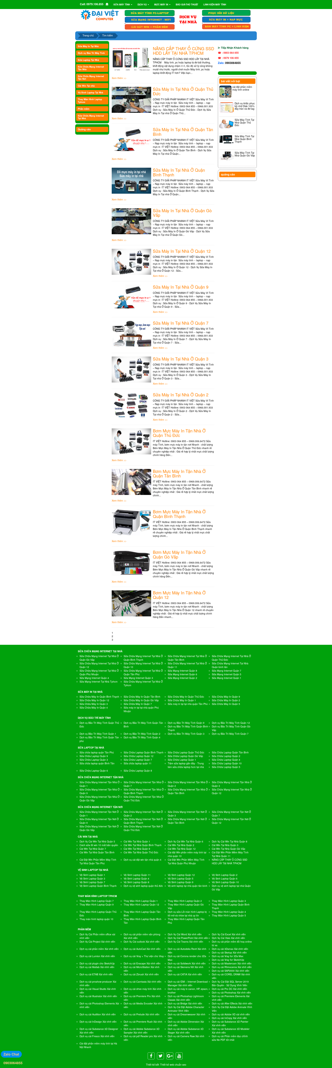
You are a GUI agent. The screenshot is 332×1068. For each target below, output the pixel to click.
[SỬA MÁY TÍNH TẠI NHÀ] (188, 19)
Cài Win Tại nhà (86, 85)
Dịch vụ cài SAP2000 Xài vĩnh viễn (230, 970)
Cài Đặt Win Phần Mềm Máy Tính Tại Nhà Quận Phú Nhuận (186, 861)
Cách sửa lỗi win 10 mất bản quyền (99, 845)
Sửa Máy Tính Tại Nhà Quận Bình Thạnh (244, 138)
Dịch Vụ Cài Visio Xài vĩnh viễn (228, 938)
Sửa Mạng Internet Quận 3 (138, 678)
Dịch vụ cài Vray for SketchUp (228, 959)
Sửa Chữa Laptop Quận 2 (226, 756)
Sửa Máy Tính (122, 4)
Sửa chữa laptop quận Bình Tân (97, 763)
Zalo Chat (11, 1054)
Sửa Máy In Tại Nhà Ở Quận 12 (182, 251)
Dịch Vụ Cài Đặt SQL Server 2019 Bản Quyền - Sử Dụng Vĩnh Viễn (230, 983)
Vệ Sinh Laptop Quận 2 (224, 875)
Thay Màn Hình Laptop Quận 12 (141, 904)
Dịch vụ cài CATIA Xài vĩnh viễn (185, 974)
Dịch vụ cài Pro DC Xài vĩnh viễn (229, 989)
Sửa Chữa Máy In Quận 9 (226, 696)
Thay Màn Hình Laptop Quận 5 (229, 915)
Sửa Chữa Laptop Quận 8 (138, 770)
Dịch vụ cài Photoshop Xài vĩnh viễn (231, 992)
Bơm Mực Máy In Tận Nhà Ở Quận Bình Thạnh (179, 513)
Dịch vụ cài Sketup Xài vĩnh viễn (229, 952)
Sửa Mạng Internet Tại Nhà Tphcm (99, 681)
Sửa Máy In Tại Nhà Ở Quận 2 (180, 395)
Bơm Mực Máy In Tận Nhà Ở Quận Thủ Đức (179, 433)
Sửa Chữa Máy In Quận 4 (94, 707)
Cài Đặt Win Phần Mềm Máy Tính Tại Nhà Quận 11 (230, 854)
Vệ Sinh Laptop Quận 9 (180, 882)
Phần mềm (83, 108)
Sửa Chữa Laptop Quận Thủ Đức (186, 752)
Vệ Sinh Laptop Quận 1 (92, 875)
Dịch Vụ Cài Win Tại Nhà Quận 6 (185, 841)
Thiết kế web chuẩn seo (173, 1064)
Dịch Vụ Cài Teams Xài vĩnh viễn (185, 941)
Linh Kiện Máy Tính (214, 4)
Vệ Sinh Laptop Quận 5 (180, 878)
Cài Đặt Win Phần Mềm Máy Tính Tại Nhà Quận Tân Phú (98, 861)
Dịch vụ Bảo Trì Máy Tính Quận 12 (231, 722)
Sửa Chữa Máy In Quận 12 (94, 700)
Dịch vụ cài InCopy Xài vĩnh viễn (229, 1018)
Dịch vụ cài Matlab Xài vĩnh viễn (97, 967)
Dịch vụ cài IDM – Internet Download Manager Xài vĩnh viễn (188, 983)
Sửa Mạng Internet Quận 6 (182, 674)
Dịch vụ (142, 4)
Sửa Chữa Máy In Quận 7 (138, 704)
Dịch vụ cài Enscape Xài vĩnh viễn (142, 963)
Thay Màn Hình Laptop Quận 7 (97, 901)
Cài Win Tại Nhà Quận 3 (225, 845)
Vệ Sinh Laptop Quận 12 (181, 875)
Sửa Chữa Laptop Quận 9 (94, 756)
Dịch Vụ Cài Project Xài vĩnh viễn (97, 941)
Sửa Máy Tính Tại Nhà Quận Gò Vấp (245, 154)
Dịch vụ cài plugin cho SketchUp (97, 963)
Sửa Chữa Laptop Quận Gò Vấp (185, 756)
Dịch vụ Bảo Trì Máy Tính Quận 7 (230, 733)
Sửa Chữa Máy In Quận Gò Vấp (141, 700)
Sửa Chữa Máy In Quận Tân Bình (142, 696)
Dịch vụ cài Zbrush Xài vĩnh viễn (141, 974)
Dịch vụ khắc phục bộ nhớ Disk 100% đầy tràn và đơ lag (245, 106)
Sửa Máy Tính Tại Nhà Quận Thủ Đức (244, 122)
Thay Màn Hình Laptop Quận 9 (97, 904)
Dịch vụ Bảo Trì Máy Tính (91, 53)
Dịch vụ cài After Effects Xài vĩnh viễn (232, 1003)
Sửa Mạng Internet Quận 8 (182, 670)
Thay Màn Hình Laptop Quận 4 (229, 911)
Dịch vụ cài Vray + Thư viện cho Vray (144, 956)
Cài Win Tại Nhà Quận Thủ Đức (141, 852)
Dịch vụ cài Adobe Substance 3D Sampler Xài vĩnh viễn (141, 1030)
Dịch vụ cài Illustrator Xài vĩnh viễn (98, 996)
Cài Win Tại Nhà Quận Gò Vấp (228, 848)
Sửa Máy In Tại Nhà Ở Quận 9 (180, 287)
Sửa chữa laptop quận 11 (137, 763)
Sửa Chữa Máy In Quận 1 (182, 700)
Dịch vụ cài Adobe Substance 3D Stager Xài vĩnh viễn (186, 1030)
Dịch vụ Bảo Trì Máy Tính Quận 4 (142, 737)
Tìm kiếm (107, 35)
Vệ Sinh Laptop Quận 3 (92, 878)
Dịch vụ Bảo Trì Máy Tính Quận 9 (186, 722)
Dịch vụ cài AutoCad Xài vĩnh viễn (142, 949)
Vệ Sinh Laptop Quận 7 (92, 882)
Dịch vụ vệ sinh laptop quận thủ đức (143, 885)
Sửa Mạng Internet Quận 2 (182, 678)
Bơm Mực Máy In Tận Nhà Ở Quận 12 (179, 595)
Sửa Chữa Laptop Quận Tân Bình (230, 752)
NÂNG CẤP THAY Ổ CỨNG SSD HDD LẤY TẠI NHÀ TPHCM (183, 50)
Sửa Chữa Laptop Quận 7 (138, 759)
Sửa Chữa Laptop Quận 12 (138, 756)
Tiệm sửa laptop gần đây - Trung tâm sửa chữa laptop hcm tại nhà (186, 765)
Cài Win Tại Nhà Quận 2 (181, 845)
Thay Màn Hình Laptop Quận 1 (141, 901)
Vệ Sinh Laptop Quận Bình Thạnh (98, 885)
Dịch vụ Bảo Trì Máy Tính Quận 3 (186, 733)
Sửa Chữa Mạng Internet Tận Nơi (91, 77)
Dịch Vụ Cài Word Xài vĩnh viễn (185, 934)
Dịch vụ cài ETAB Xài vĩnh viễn (96, 974)
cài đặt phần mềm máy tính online (242, 88)
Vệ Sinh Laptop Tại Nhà (90, 92)
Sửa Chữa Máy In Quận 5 (226, 704)
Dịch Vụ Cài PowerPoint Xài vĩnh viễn (188, 938)
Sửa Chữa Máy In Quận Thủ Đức (186, 696)
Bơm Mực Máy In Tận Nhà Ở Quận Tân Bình (179, 473)
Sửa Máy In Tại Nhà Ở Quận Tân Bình (183, 131)
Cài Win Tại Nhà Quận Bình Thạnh (143, 845)
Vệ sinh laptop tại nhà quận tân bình (187, 885)
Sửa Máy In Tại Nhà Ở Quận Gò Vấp (182, 212)
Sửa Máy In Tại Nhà (88, 46)
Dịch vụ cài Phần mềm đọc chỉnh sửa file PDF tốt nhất (230, 1037)
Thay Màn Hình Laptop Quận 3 (229, 901)
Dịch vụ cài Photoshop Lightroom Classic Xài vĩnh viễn (186, 997)
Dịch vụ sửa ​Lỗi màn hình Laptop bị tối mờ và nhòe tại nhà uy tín (187, 913)
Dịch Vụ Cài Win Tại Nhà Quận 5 (97, 841)
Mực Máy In (161, 4)
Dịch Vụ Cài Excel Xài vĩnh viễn (229, 934)
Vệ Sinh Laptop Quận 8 (136, 882)
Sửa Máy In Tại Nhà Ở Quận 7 (180, 323)
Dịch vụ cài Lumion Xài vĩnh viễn (97, 956)
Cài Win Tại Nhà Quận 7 (93, 848)
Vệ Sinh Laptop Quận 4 (136, 878)
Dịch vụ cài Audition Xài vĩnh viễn (98, 1014)
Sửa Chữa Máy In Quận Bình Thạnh (99, 696)
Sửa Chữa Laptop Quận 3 (94, 759)
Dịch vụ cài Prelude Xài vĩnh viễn (141, 1014)
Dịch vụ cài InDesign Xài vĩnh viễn (98, 1021)
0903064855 (233, 63)
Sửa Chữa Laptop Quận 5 (226, 767)
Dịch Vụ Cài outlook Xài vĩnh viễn (142, 941)
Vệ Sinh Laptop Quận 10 (225, 882)
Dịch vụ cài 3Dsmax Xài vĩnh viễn (230, 949)
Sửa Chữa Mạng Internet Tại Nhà (91, 117)
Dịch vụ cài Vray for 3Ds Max (227, 956)
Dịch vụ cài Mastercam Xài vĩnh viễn (231, 963)
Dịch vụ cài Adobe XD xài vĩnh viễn (231, 1014)
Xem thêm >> (119, 78)
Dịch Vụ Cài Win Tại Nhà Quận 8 (229, 841)
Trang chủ (88, 35)
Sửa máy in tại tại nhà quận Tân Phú (188, 704)
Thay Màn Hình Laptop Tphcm (90, 100)
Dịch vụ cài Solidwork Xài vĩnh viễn (187, 963)
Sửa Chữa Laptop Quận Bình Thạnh (143, 752)
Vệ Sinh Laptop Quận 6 (224, 878)
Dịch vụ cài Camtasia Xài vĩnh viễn (142, 981)
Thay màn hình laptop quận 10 (96, 919)
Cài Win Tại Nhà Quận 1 (137, 841)
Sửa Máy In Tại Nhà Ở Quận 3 (180, 359)
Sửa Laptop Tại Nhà (88, 59)
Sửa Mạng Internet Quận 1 (226, 678)
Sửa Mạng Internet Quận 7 (226, 670)
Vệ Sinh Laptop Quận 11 (137, 875)
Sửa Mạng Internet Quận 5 (226, 674)
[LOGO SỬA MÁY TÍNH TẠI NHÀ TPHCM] (99, 14)
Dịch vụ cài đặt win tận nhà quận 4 (142, 859)
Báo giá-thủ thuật (187, 4)
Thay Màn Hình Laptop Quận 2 (185, 901)
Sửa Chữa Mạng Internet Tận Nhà (91, 68)
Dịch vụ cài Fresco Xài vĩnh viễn (97, 1036)
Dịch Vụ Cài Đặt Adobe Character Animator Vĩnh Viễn (186, 1008)
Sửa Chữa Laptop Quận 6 (94, 770)
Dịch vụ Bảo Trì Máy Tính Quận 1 (98, 733)
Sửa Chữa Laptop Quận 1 (182, 759)
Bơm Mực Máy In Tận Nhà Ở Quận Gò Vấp (179, 554)
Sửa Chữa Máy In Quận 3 (94, 704)
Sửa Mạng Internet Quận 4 (94, 678)
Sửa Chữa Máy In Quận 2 (226, 700)
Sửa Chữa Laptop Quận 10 (227, 763)
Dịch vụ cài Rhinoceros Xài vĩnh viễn (232, 967)
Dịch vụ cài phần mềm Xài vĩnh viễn (99, 949)
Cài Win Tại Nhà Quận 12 (182, 848)
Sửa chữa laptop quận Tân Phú (97, 752)
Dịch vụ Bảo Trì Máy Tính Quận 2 (142, 733)
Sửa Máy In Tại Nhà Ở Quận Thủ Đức (183, 91)
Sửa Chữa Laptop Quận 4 (226, 759)
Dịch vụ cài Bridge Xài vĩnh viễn (185, 1003)
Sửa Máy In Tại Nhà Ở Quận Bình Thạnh (179, 172)
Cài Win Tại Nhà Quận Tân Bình (97, 852)
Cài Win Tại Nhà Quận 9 (137, 848)
